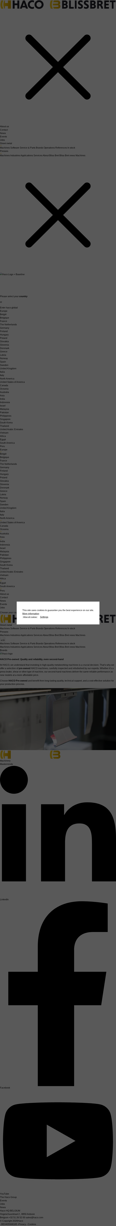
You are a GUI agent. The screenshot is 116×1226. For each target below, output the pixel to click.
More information (30, 613)
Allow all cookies (30, 617)
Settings (44, 617)
